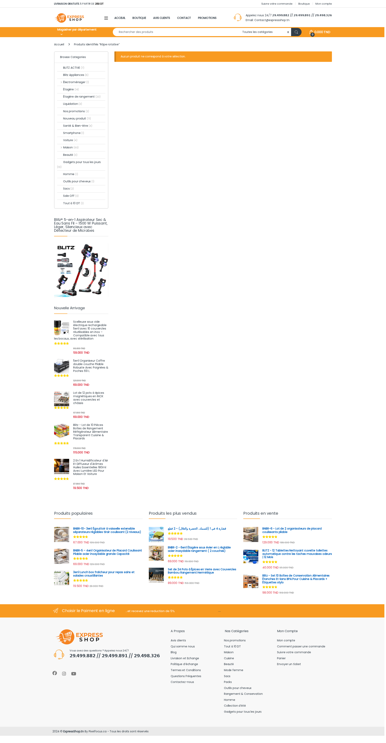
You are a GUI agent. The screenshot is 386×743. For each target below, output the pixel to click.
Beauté (70, 155)
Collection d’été (235, 706)
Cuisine (229, 658)
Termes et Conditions (186, 670)
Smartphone (73, 133)
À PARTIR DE (79, 4)
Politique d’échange (184, 664)
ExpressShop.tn (73, 731)
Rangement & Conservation (243, 694)
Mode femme (233, 670)
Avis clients (178, 640)
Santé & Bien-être (77, 126)
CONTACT (184, 18)
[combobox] (176, 32)
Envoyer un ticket (289, 664)
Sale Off (71, 196)
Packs (228, 682)
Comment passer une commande (301, 646)
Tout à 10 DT (73, 203)
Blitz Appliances (75, 75)
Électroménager (76, 82)
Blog (173, 652)
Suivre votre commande (277, 4)
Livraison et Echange (185, 658)
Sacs (68, 189)
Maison (71, 147)
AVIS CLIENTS (161, 18)
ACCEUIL (119, 18)
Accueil (59, 44)
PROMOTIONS (207, 18)
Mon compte (323, 4)
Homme (70, 174)
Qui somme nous (183, 646)
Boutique (304, 4)
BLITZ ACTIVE (73, 68)
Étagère (71, 89)
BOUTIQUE (139, 18)
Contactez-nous (182, 682)
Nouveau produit (77, 118)
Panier (281, 658)
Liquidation (72, 104)
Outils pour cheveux (78, 181)
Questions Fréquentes (186, 676)
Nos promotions (76, 111)
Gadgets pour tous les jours (79, 164)
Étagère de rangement (82, 97)
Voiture (70, 140)
